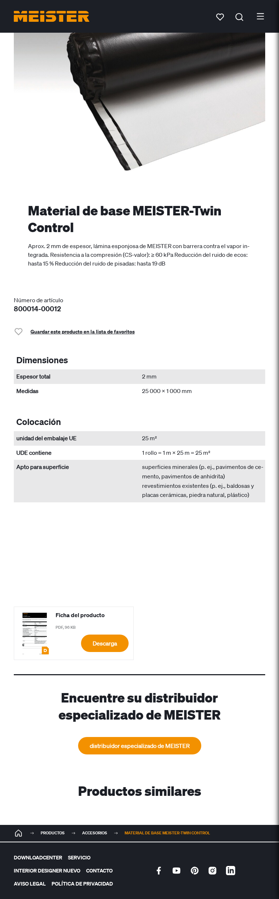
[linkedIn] (230, 870)
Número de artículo (38, 300)
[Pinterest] (194, 870)
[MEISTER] (18, 833)
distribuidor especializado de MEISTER (140, 745)
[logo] (51, 16)
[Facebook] (158, 870)
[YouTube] (176, 870)
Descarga (105, 643)
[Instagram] (212, 870)
